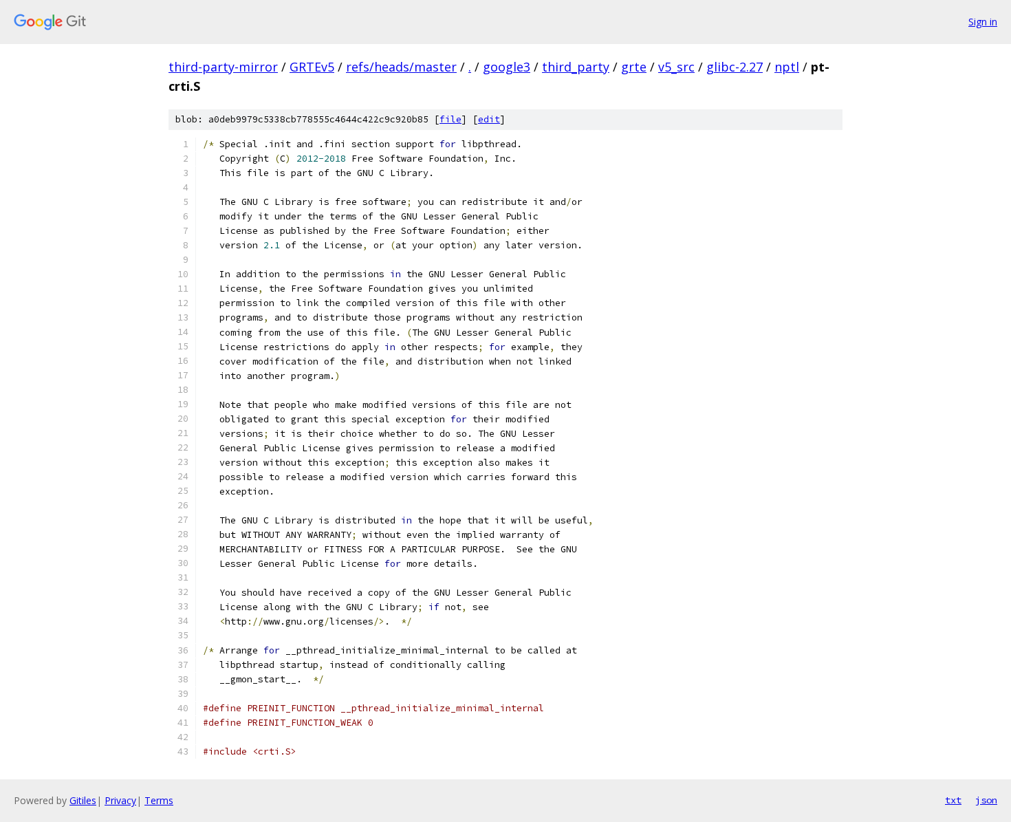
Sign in (982, 21)
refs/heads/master (401, 66)
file (450, 119)
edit (489, 119)
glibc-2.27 (734, 66)
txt (953, 800)
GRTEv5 (312, 66)
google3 (506, 66)
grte (633, 66)
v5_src (676, 66)
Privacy (120, 800)
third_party (575, 66)
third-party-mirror (223, 66)
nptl (786, 66)
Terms (158, 800)
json (986, 800)
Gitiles (82, 800)
